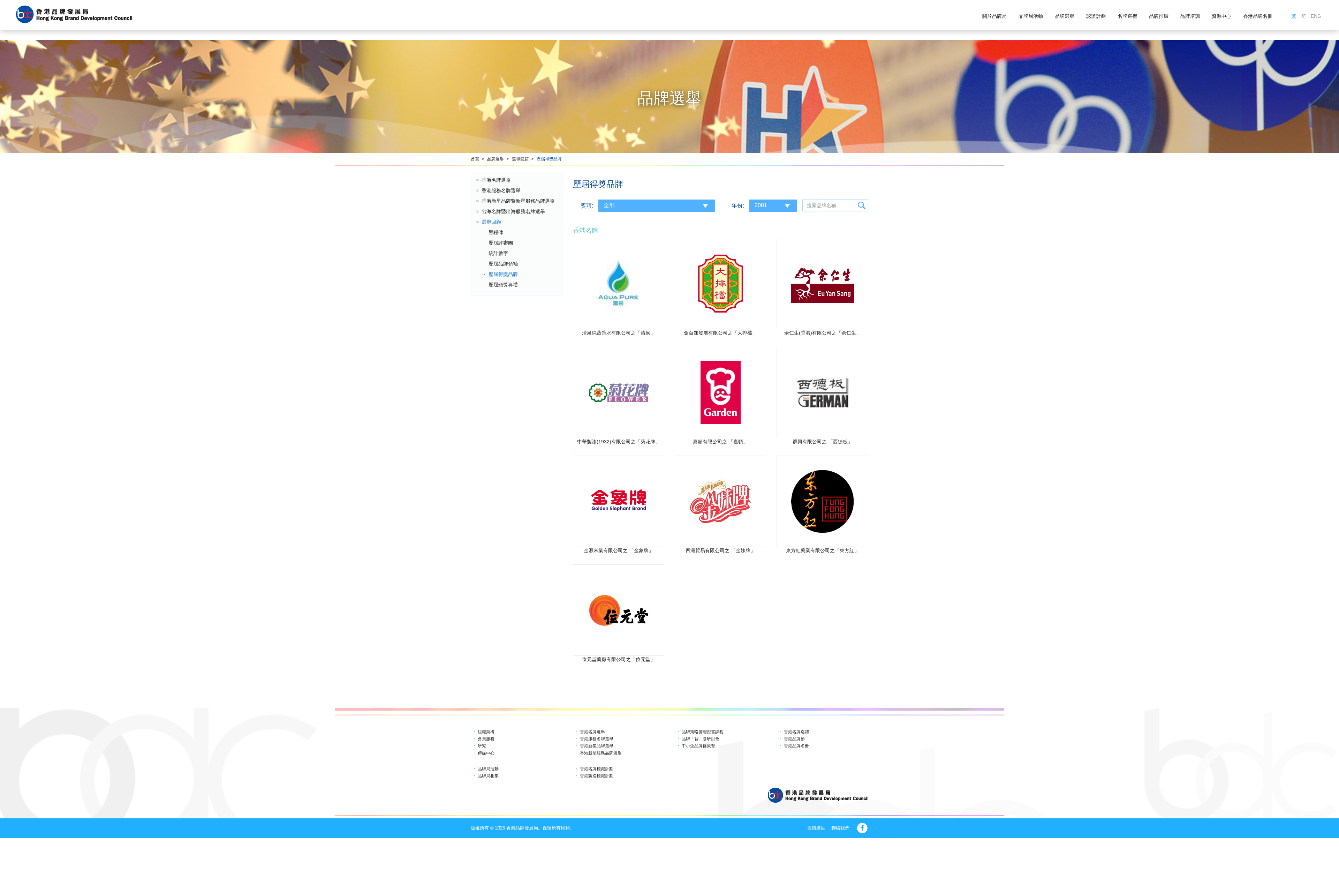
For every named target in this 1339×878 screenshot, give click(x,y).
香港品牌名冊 (1257, 16)
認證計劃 (1096, 16)
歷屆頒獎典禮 (503, 284)
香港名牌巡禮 (796, 731)
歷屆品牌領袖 (503, 264)
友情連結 (816, 828)
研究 (482, 745)
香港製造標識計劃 (596, 775)
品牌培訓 (1190, 16)
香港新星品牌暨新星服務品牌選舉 (518, 201)
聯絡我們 (840, 828)
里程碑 (496, 232)
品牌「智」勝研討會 (700, 738)
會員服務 (486, 738)
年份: (738, 206)
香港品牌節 (794, 738)
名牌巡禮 (1127, 16)
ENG (1316, 16)
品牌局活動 (1031, 16)
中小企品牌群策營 (698, 745)
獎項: (587, 206)
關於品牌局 (994, 16)
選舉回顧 (520, 159)
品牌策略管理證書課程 (703, 731)
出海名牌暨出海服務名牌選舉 (513, 211)
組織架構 (486, 731)
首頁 (475, 159)
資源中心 (1221, 16)
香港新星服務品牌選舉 (601, 753)
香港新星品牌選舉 (596, 745)
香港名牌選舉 (496, 180)
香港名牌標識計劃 (596, 768)
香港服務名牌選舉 (501, 190)
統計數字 (498, 253)
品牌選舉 (1064, 16)
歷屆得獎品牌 (549, 159)
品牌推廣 (1158, 16)
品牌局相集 (488, 775)
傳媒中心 (486, 753)
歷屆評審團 (501, 243)
